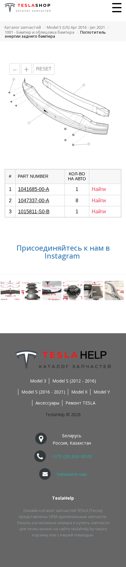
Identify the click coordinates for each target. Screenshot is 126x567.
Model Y (102, 392)
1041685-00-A (33, 189)
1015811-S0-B (34, 211)
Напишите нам (72, 474)
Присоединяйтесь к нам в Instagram (63, 252)
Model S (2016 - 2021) (43, 392)
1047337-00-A (33, 200)
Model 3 (38, 381)
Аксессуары (47, 403)
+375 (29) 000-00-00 (72, 456)
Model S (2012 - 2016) (74, 381)
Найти (99, 189)
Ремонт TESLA (80, 403)
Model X (79, 392)
